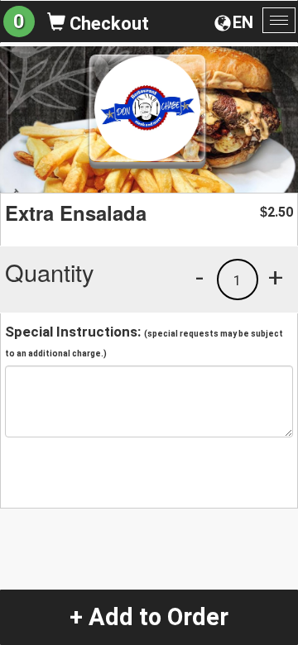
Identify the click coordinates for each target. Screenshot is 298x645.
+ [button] (275, 277)
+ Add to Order (149, 617)
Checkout (107, 23)
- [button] (199, 277)
